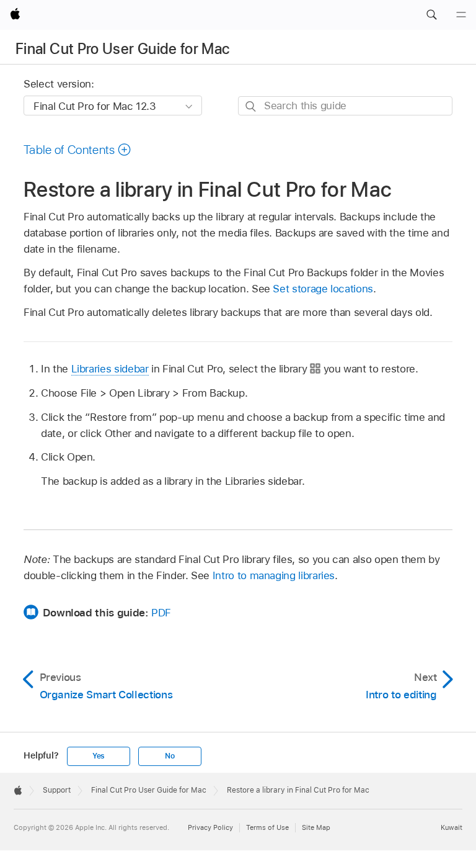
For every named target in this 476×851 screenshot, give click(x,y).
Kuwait (451, 827)
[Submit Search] (251, 106)
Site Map (316, 827)
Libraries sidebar (110, 368)
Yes (98, 756)
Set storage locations (323, 288)
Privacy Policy (210, 827)
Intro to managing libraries (274, 575)
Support (57, 790)
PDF (161, 612)
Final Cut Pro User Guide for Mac (122, 49)
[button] (431, 15)
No (170, 756)
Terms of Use (267, 827)
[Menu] (461, 15)
